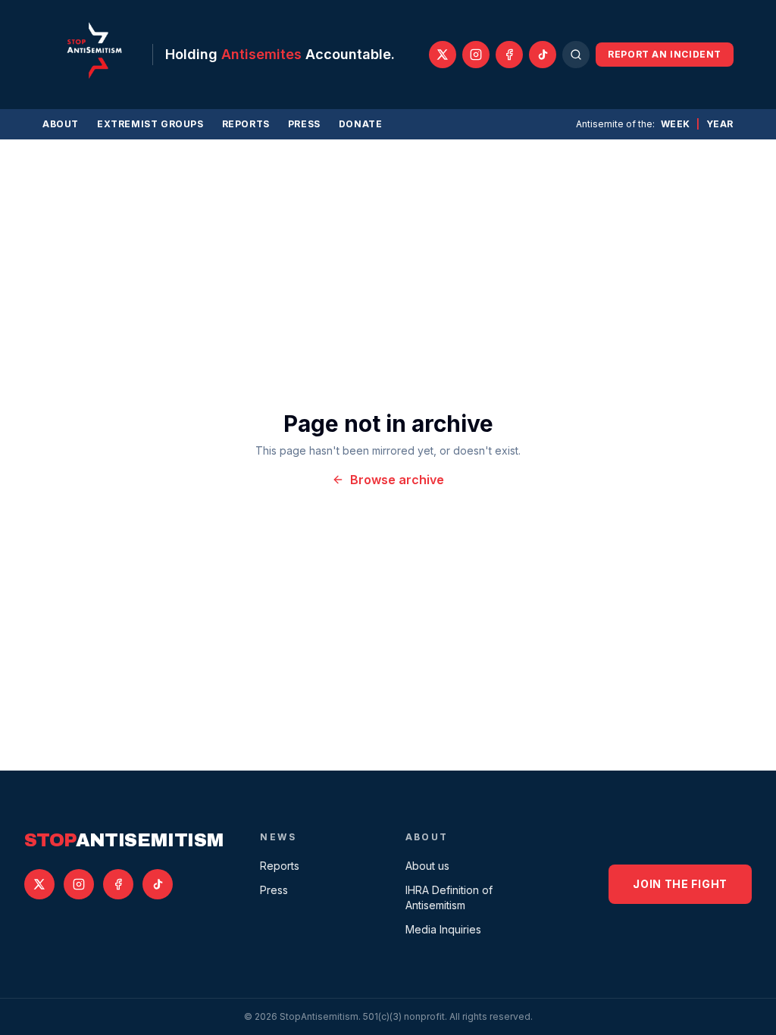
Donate (361, 124)
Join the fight (680, 883)
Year (720, 124)
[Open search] (576, 54)
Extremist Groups (150, 124)
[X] (442, 54)
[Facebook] (509, 54)
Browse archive (397, 479)
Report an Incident (664, 54)
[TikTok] (542, 54)
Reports (246, 124)
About (60, 124)
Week (675, 124)
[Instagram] (476, 54)
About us (427, 865)
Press (304, 124)
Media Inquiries (443, 929)
